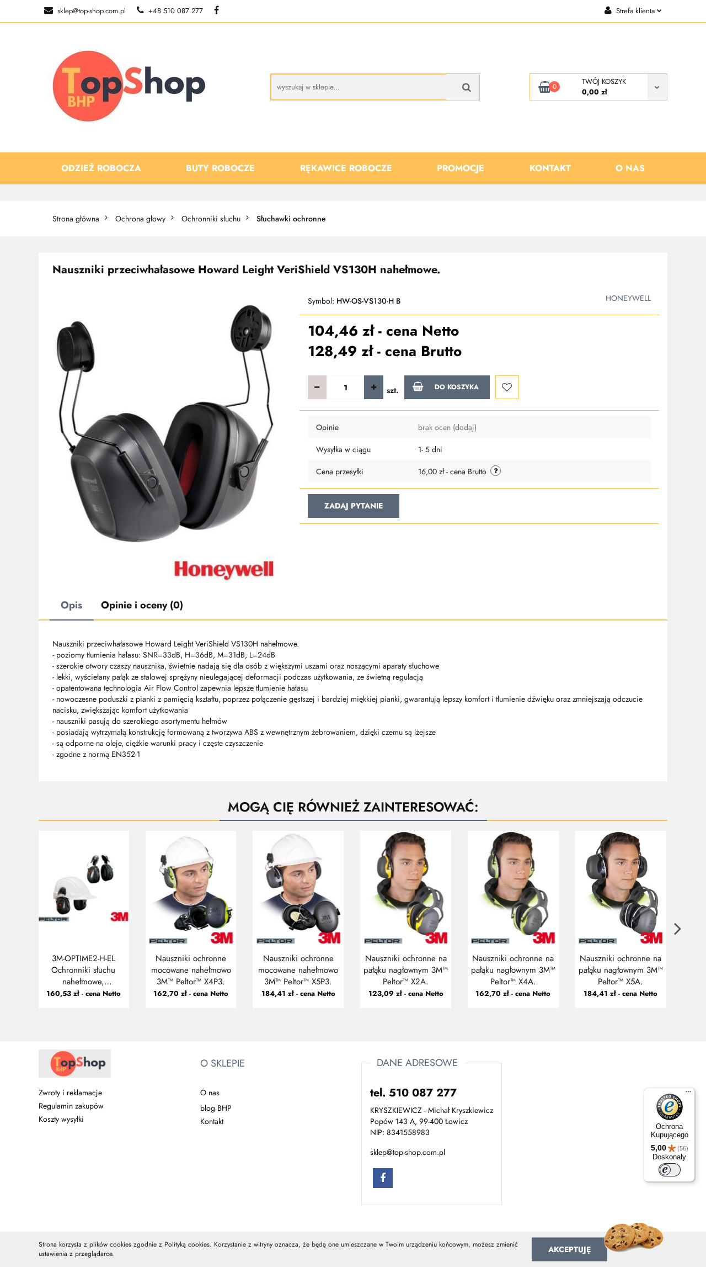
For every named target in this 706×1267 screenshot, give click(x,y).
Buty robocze (220, 168)
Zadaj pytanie (353, 505)
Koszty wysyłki (61, 1119)
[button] (222, 1063)
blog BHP (216, 1108)
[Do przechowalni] (507, 387)
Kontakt (550, 168)
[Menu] (688, 1094)
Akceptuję (569, 1248)
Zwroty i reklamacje (70, 1092)
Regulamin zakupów (71, 1105)
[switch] (670, 1169)
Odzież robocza (101, 168)
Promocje (460, 168)
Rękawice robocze (346, 168)
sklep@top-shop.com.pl (91, 11)
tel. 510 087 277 (413, 1093)
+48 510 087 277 (175, 11)
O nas (630, 168)
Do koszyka (457, 387)
